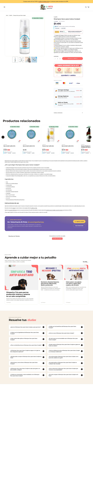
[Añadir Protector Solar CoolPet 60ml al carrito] (58, 141)
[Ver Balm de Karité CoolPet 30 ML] (70, 134)
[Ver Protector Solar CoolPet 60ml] (50, 134)
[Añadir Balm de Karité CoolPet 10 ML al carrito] (38, 141)
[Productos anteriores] (3, 137)
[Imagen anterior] (4, 134)
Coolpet (13, 208)
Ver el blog (85, 261)
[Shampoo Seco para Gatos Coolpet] (15, 60)
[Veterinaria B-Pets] (46, 7)
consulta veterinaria (12, 210)
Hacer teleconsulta (79, 225)
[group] (46, 1)
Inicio (7, 15)
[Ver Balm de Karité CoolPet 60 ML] (12, 134)
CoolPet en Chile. (34, 208)
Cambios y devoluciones (58, 112)
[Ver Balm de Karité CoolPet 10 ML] (31, 134)
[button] (86, 7)
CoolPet (10, 15)
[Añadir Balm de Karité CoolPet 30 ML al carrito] (77, 141)
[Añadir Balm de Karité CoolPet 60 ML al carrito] (19, 141)
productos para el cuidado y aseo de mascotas (54, 210)
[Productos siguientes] (90, 137)
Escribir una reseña (57, 238)
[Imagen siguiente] (19, 134)
